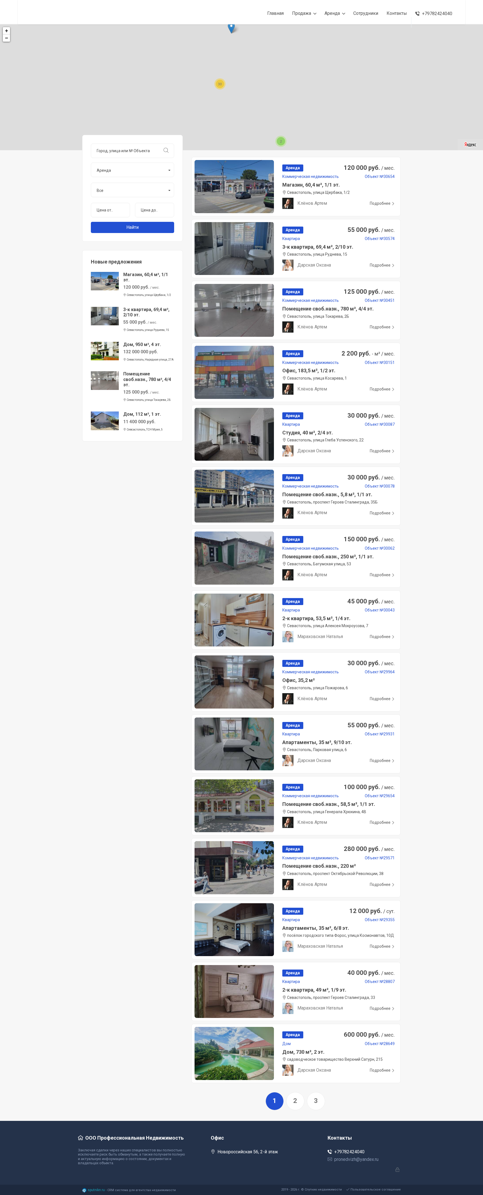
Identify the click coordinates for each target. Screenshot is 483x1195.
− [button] (6, 38)
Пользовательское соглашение (376, 1189)
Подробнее (380, 203)
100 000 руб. (369, 787)
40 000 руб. (371, 972)
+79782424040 (349, 1151)
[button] (132, 170)
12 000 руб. (372, 910)
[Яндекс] (470, 144)
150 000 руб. (369, 539)
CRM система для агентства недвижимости (141, 1190)
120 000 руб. (369, 167)
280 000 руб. (369, 848)
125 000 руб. (369, 291)
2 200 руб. (368, 353)
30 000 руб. (371, 415)
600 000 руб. (369, 1034)
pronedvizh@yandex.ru (356, 1159)
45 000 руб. (371, 601)
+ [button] (6, 31)
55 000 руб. (371, 229)
